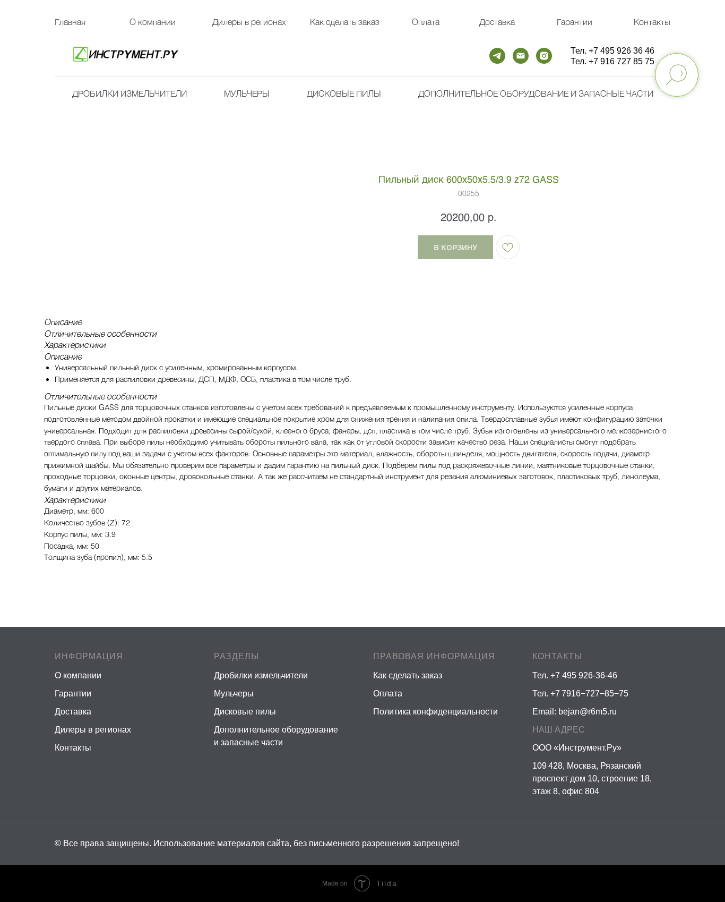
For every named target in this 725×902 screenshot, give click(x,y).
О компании (153, 21)
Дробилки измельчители (129, 93)
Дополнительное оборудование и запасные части (535, 93)
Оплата (425, 21)
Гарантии (574, 21)
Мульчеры (234, 693)
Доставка (497, 21)
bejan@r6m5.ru (587, 711)
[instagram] (544, 56)
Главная (70, 21)
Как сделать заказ (407, 675)
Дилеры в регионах (249, 21)
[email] (521, 56)
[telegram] (497, 56)
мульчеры (247, 93)
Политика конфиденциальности (435, 711)
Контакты (652, 21)
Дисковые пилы (344, 93)
